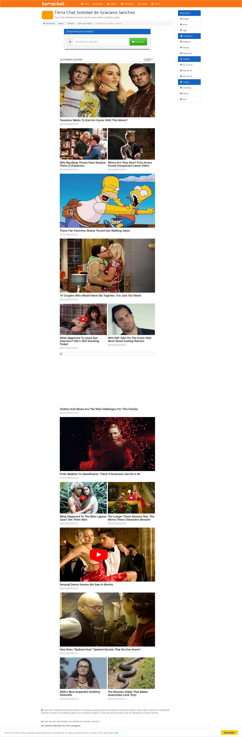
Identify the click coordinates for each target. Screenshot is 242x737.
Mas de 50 (187, 76)
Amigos (185, 18)
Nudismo (186, 41)
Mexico (70, 23)
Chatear (113, 4)
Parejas (185, 47)
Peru (184, 99)
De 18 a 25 (187, 64)
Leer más (113, 732)
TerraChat (50, 23)
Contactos (128, 4)
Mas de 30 (187, 70)
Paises (157, 4)
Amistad (99, 4)
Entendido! (229, 732)
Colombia (186, 87)
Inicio (86, 4)
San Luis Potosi (84, 23)
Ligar (184, 30)
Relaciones (187, 53)
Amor (185, 24)
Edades (143, 4)
